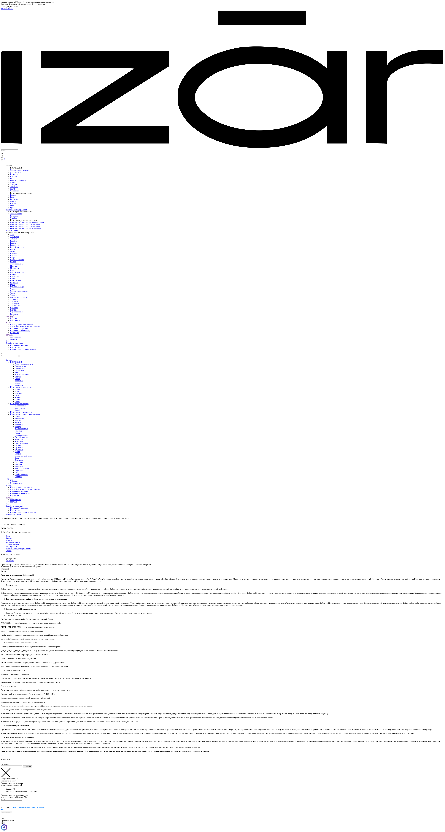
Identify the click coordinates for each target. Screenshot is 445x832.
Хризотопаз (14, 306)
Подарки (9, 335)
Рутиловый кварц (17, 287)
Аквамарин (14, 237)
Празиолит (14, 276)
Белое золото (15, 216)
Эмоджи (13, 185)
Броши (13, 207)
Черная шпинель (16, 312)
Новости (9, 540)
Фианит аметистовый (18, 297)
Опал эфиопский (17, 272)
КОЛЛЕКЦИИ (16, 362)
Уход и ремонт (11, 546)
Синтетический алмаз (18, 291)
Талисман (14, 187)
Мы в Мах (10, 561)
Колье (12, 197)
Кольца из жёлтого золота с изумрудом (25, 228)
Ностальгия (14, 176)
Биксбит (13, 241)
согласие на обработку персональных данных (27, 807)
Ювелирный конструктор (20, 331)
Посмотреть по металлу (19, 404)
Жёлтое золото (16, 214)
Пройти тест (15, 347)
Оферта (8, 551)
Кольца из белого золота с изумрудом (25, 226)
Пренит (13, 278)
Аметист (13, 239)
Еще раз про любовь (18, 180)
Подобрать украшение (14, 343)
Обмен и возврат (12, 544)
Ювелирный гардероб (19, 328)
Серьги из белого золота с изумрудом (25, 224)
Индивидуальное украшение (21, 324)
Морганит (14, 266)
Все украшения (12, 230)
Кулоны (13, 203)
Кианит (13, 262)
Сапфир (13, 289)
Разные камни (15, 281)
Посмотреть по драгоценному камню (25, 414)
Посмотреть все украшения (16, 210)
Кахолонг (14, 255)
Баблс (12, 178)
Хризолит (14, 301)
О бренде (13, 318)
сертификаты (15, 337)
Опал (12, 270)
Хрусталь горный (22, 468)
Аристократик (16, 172)
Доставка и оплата (13, 542)
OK (3, 823)
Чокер (12, 205)
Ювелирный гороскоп (19, 345)
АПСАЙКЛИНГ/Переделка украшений (25, 326)
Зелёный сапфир (21, 429)
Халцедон (14, 299)
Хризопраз (14, 303)
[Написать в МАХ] (222, 827)
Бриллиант (14, 245)
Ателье (8, 322)
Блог (7, 341)
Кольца (13, 195)
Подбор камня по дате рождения (23, 349)
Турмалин (14, 295)
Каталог (9, 360)
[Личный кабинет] (2, 162)
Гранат (13, 249)
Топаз (12, 293)
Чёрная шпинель (21, 475)
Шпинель (14, 314)
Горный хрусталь (17, 247)
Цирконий (14, 308)
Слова (12, 182)
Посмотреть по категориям (21, 387)
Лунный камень (16, 264)
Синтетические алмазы (19, 170)
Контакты (9, 538)
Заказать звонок (7, 9)
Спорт (12, 189)
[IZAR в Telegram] (2, 156)
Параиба (13, 274)
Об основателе (16, 320)
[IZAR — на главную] (222, 148)
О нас (8, 536)
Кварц (12, 258)
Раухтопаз (14, 283)
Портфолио (14, 333)
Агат (12, 235)
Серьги (13, 201)
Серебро (13, 218)
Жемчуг (13, 251)
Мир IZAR (10, 316)
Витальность (15, 174)
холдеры (13, 339)
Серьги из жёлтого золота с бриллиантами (27, 222)
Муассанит (14, 268)
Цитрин (13, 310)
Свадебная (14, 191)
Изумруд (13, 253)
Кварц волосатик (17, 260)
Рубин (12, 285)
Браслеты (14, 199)
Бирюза (13, 243)
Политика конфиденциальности (18, 549)
